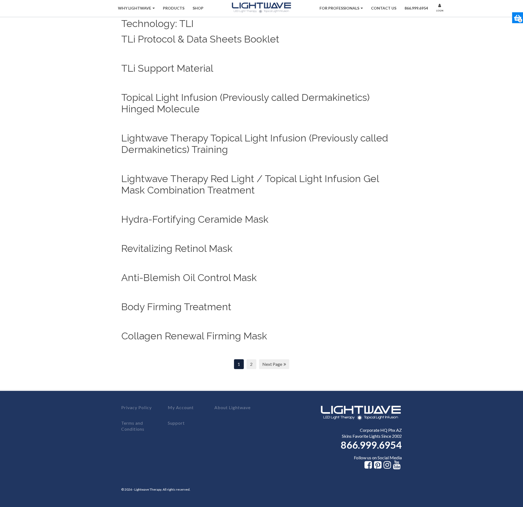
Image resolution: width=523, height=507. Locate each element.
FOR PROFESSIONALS (339, 8)
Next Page (272, 364)
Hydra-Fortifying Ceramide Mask (194, 219)
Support (176, 422)
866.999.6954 (416, 8)
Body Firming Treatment (176, 306)
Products (173, 8)
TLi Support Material (167, 68)
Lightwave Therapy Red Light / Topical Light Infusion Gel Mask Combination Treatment (250, 184)
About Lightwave (232, 407)
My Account (181, 407)
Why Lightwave (134, 8)
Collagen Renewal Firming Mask (194, 336)
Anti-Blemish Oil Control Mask (189, 277)
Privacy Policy (136, 407)
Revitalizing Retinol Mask (176, 248)
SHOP (198, 8)
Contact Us (383, 8)
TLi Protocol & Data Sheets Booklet (200, 39)
